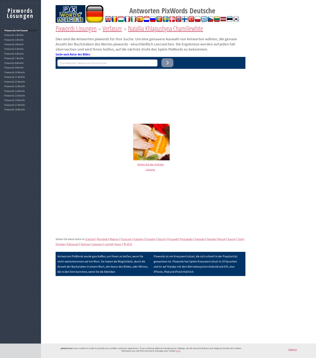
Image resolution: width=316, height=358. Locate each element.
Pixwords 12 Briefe (14, 82)
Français (126, 239)
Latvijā (109, 244)
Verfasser (112, 28)
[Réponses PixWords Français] (127, 21)
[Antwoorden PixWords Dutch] (146, 21)
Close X (292, 349)
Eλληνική (72, 244)
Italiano (138, 239)
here (178, 351)
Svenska (200, 239)
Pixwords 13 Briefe (14, 86)
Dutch (161, 239)
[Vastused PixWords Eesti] (230, 21)
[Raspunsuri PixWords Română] (114, 21)
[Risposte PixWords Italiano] (134, 21)
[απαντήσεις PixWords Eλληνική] (204, 21)
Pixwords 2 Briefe (14, 35)
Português (186, 239)
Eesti (118, 244)
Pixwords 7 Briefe (14, 58)
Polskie (60, 244)
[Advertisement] (150, 94)
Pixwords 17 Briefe (14, 105)
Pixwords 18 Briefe (14, 109)
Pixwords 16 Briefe (14, 100)
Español (150, 239)
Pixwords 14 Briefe (14, 91)
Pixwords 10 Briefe (14, 72)
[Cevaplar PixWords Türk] (191, 21)
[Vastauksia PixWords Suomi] (185, 21)
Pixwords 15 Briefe (14, 95)
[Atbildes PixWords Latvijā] (223, 21)
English (90, 239)
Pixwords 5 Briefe (14, 49)
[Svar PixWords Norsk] (178, 21)
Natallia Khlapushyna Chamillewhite (165, 28)
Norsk (221, 239)
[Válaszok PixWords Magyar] (121, 21)
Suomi (231, 239)
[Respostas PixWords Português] (159, 21)
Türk (240, 239)
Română (102, 239)
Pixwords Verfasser (16, 30)
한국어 (127, 244)
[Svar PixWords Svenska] (166, 21)
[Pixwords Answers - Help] (70, 21)
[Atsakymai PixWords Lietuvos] (217, 21)
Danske (211, 239)
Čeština (85, 244)
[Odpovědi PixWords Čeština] (210, 21)
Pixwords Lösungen (76, 28)
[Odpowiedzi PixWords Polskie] (198, 21)
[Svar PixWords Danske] (172, 21)
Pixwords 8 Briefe (14, 63)
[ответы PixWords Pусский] (153, 21)
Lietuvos (97, 244)
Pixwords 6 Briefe (14, 54)
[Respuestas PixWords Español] (140, 21)
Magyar (114, 239)
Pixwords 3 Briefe (14, 40)
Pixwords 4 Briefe (14, 44)
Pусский (172, 239)
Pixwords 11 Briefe (14, 77)
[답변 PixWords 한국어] (236, 21)
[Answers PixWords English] (108, 21)
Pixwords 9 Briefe (14, 67)
